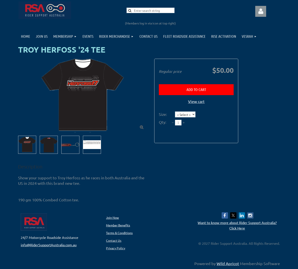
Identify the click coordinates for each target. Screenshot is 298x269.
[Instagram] (250, 215)
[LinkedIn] (242, 215)
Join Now (112, 217)
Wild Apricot (228, 263)
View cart (196, 101)
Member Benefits (118, 225)
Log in (260, 11)
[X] (233, 215)
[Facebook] (225, 215)
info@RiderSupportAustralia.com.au (49, 245)
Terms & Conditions (119, 233)
